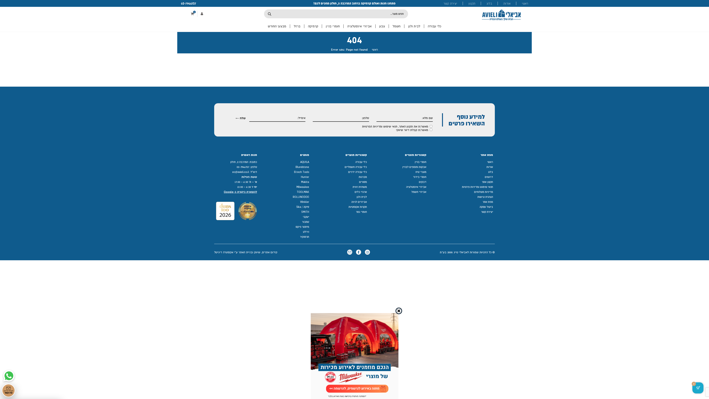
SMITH (305, 211)
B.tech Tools (301, 171)
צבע (382, 26)
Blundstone (302, 166)
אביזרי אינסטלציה (359, 26)
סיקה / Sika (302, 206)
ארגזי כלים (361, 191)
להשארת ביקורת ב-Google (240, 191)
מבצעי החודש (277, 26)
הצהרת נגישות (485, 196)
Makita (305, 181)
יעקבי (306, 216)
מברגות (363, 176)
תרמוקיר (304, 236)
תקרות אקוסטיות (358, 206)
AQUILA (304, 161)
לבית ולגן (414, 26)
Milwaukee (302, 186)
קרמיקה (313, 26)
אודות (507, 3)
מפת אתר (488, 201)
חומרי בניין (333, 26)
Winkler (304, 201)
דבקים (422, 181)
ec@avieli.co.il (240, 171)
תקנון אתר (487, 181)
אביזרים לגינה (359, 201)
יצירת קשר (450, 3)
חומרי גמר (361, 211)
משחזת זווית (360, 186)
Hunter (305, 176)
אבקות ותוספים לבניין (414, 166)
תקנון (471, 3)
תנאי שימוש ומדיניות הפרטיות (379, 126)
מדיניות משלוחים (483, 191)
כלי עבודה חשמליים (356, 166)
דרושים (489, 176)
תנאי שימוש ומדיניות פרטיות (477, 186)
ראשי (525, 3)
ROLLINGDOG (301, 196)
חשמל (396, 26)
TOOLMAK (303, 191)
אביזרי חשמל (418, 191)
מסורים (363, 181)
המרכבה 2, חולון (239, 161)
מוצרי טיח (420, 171)
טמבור (305, 221)
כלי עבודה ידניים (357, 171)
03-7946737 (188, 3)
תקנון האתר (406, 126)
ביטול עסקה (486, 206)
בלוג (489, 3)
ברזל (297, 26)
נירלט (306, 231)
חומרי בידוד (419, 176)
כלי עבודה (434, 26)
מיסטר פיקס (302, 226)
